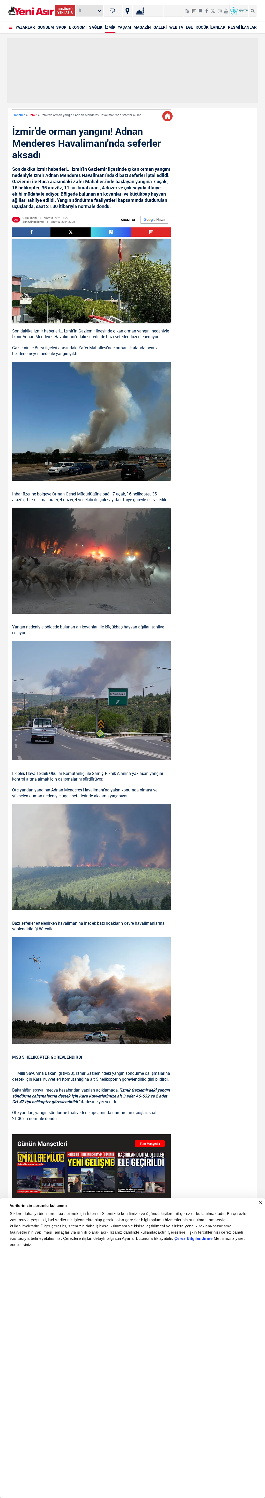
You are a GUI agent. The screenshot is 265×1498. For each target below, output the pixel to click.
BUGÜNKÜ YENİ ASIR (65, 10)
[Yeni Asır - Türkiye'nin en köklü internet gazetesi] (31, 11)
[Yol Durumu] (127, 10)
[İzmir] (113, 10)
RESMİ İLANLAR (242, 27)
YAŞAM (124, 27)
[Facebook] (206, 9)
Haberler (19, 115)
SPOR (61, 27)
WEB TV (176, 27)
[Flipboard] (194, 9)
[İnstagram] (220, 9)
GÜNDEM (46, 27)
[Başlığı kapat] (260, 1203)
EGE (189, 27)
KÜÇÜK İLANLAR (210, 27)
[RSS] (187, 9)
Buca (39, 348)
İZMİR (110, 27)
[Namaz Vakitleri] (148, 10)
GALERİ (160, 27)
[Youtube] (226, 9)
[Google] (154, 220)
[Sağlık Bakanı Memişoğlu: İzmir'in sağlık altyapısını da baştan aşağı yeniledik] (41, 1172)
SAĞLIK (95, 27)
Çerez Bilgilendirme (194, 1238)
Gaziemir (86, 331)
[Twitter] (212, 9)
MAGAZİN (142, 27)
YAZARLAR (25, 27)
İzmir (33, 115)
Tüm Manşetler (150, 1143)
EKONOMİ (77, 27)
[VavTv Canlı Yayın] (239, 10)
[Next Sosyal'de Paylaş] (200, 9)
